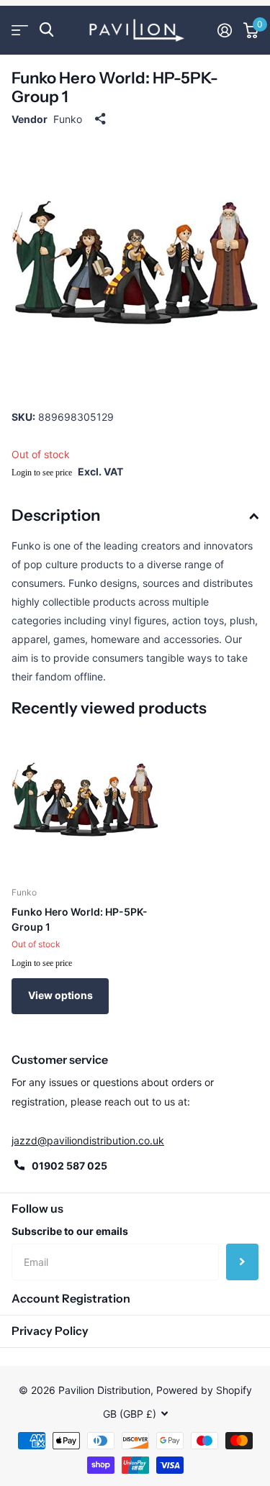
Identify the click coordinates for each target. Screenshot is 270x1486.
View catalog (20, 30)
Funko (67, 119)
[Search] (46, 30)
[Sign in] (224, 30)
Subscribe (242, 1262)
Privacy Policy (50, 1330)
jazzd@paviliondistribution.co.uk (88, 1140)
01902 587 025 (69, 1165)
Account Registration (71, 1298)
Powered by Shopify (204, 1390)
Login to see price (42, 473)
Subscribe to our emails (70, 1231)
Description (56, 515)
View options (60, 995)
